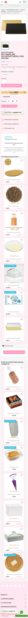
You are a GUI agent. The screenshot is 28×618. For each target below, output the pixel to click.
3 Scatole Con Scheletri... (14, 413)
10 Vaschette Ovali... (14, 467)
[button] (14, 93)
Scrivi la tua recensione (10, 106)
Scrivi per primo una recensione (15, 352)
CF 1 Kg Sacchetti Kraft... (14, 440)
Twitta (12, 101)
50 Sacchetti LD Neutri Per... (14, 387)
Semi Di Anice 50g (14, 206)
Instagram (19, 586)
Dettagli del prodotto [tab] (11, 139)
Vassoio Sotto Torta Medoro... (14, 574)
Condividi (8, 101)
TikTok (24, 586)
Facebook (2, 586)
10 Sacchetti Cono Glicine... (14, 494)
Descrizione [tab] (8, 136)
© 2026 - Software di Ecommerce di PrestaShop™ (11, 615)
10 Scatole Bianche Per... (14, 285)
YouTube (11, 586)
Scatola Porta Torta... (14, 548)
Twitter (7, 586)
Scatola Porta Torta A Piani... (14, 521)
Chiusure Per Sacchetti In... (14, 232)
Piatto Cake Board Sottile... (14, 179)
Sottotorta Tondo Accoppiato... (14, 259)
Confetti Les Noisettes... (14, 312)
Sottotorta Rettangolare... (14, 338)
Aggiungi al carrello (11, 85)
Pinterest (16, 101)
